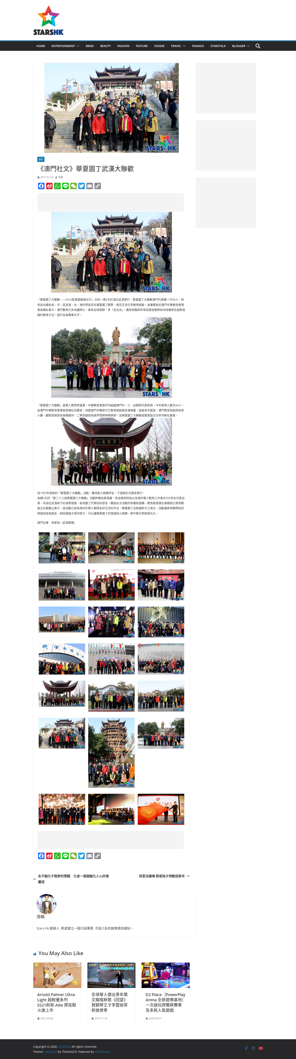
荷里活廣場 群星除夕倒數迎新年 (162, 876)
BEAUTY (105, 46)
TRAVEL (176, 46)
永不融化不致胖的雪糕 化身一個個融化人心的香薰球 (73, 879)
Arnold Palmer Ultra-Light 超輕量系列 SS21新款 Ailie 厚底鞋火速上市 (56, 1002)
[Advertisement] (110, 202)
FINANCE (198, 46)
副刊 (41, 159)
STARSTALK (218, 46)
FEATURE (142, 46)
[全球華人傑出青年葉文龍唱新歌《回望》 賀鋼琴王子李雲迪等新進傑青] (111, 965)
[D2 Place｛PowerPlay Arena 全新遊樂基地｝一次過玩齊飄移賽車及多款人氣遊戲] (166, 965)
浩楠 (60, 177)
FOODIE (159, 46)
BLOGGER (238, 46)
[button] (77, 46)
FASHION (123, 46)
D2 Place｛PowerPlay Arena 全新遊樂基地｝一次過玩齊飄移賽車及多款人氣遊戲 (165, 1002)
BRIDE (90, 46)
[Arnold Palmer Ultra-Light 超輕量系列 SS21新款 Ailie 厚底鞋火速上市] (57, 965)
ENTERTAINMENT (63, 46)
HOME (40, 46)
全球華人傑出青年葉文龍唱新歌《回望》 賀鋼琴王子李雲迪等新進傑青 (109, 1002)
